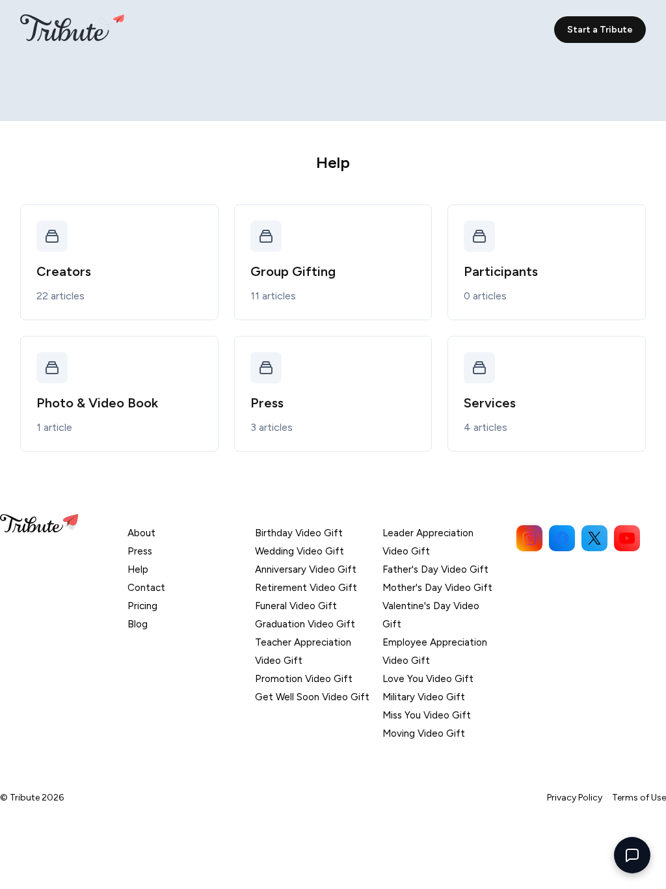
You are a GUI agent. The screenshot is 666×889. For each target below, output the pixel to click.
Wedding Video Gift (299, 551)
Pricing (142, 606)
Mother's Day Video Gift (437, 588)
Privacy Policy (574, 797)
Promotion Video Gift (304, 679)
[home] (72, 29)
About (141, 533)
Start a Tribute (600, 29)
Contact (146, 588)
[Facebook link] (562, 538)
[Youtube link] (627, 538)
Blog (137, 624)
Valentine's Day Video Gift (430, 615)
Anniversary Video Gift (305, 569)
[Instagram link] (529, 538)
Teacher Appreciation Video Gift (303, 651)
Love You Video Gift (427, 679)
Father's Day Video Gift (435, 569)
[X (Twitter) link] (594, 538)
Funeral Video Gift (296, 606)
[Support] (632, 855)
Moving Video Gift (423, 733)
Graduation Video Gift (305, 624)
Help (137, 569)
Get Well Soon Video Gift (312, 697)
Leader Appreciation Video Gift (427, 542)
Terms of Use (639, 797)
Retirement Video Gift (306, 588)
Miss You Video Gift (426, 715)
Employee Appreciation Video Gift (434, 651)
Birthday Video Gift (299, 533)
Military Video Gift (423, 697)
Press (139, 551)
